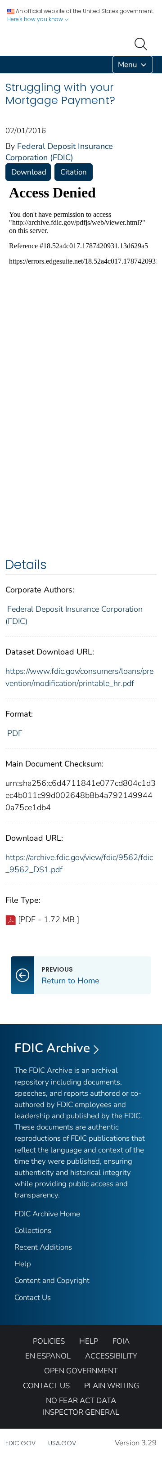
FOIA (121, 1341)
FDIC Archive (52, 1048)
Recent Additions (43, 1247)
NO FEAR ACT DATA (81, 1400)
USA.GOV (62, 1443)
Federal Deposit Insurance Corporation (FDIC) (59, 152)
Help (22, 1264)
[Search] (143, 43)
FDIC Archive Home (47, 1214)
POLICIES (49, 1341)
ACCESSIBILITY (111, 1356)
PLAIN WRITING (111, 1386)
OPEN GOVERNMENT (81, 1371)
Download (28, 172)
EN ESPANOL (48, 1356)
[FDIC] (7, 64)
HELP (88, 1341)
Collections (32, 1230)
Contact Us (32, 1297)
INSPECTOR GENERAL (81, 1412)
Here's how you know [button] (35, 19)
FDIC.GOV (20, 1443)
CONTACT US (46, 1386)
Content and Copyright (52, 1280)
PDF (14, 733)
